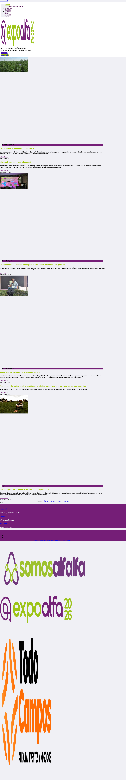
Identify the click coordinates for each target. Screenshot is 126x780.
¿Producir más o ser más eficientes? (15, 162)
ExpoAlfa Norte (8, 12)
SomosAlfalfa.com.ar (15, 6)
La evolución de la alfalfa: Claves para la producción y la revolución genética (32, 265)
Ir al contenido (4, 1)
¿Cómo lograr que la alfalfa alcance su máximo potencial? (24, 489)
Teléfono (3, 524)
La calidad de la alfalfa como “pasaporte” (17, 148)
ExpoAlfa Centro (8, 15)
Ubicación (4, 509)
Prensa (7, 5)
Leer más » (4, 157)
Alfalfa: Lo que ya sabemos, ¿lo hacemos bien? (20, 372)
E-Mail (2, 516)
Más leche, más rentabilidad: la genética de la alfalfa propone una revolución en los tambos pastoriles (43, 386)
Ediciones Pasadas (8, 9)
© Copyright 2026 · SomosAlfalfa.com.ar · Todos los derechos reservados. (52, 540)
